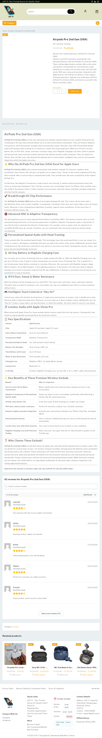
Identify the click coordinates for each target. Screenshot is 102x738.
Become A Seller (33, 724)
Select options (40, 675)
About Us (31, 706)
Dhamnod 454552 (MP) (86, 722)
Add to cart (75, 91)
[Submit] (71, 11)
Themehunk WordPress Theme (62, 736)
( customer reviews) (62, 44)
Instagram (6, 720)
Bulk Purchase (32, 730)
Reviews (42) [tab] (21, 124)
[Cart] (96, 11)
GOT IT (37, 736)
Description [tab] (8, 124)
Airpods (11, 31)
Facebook (6, 718)
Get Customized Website (37, 727)
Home (4, 31)
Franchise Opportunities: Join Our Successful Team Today (37, 713)
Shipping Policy (33, 708)
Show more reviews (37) (51, 613)
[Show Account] (85, 12)
